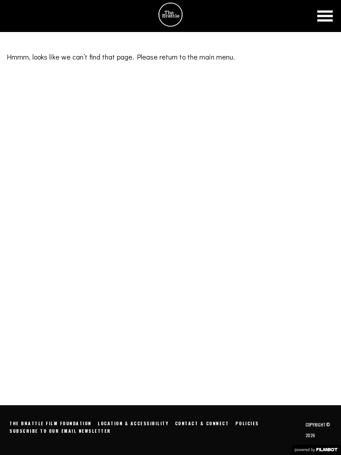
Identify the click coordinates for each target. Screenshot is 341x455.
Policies (247, 423)
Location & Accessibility (133, 423)
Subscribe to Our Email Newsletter (60, 430)
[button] (325, 16)
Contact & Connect (202, 423)
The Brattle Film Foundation (50, 423)
